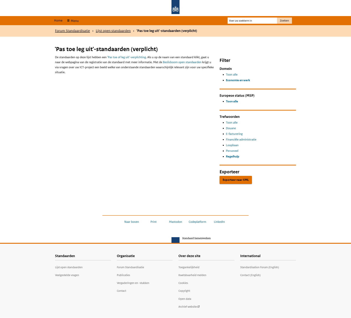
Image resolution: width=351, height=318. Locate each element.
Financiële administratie (241, 139)
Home (58, 20)
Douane (231, 128)
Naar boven (131, 222)
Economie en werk (238, 80)
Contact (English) (250, 275)
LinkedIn (219, 222)
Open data (184, 298)
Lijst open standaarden (113, 31)
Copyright (184, 290)
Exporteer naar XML (236, 180)
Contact (121, 290)
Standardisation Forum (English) (259, 267)
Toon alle (231, 74)
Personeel (232, 151)
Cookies (183, 283)
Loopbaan (232, 145)
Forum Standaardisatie (72, 31)
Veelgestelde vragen (67, 275)
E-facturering (234, 134)
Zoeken (284, 20)
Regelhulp (232, 156)
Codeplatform (197, 222)
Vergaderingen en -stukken (133, 283)
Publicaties (123, 275)
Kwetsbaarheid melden (192, 275)
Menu (74, 21)
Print (153, 222)
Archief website (187, 306)
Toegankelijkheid (188, 267)
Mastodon (175, 222)
